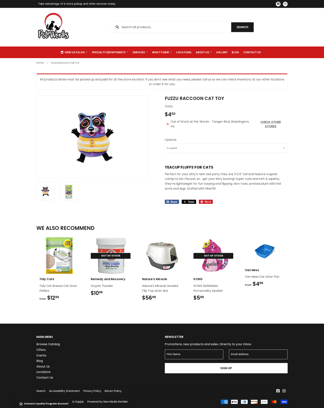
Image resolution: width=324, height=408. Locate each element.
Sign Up (226, 368)
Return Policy (113, 391)
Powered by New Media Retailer (107, 402)
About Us (203, 52)
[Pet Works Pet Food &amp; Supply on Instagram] (284, 391)
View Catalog (74, 52)
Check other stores (270, 124)
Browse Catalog (48, 344)
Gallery (221, 52)
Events (41, 355)
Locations (183, 52)
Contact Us (252, 52)
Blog (235, 52)
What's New (161, 52)
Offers (41, 350)
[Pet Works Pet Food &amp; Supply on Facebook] (278, 391)
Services (139, 52)
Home (40, 62)
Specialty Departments (109, 52)
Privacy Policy (92, 391)
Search (245, 27)
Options (170, 140)
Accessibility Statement (64, 391)
